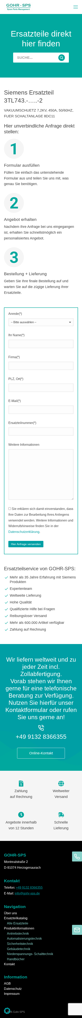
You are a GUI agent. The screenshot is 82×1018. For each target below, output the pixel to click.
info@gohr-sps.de (27, 893)
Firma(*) (14, 357)
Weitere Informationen (23, 444)
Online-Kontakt (41, 753)
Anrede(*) (15, 313)
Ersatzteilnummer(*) (22, 423)
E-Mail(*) (14, 401)
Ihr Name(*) (16, 335)
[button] (75, 7)
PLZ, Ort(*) (15, 379)
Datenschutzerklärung (23, 531)
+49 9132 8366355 (41, 736)
